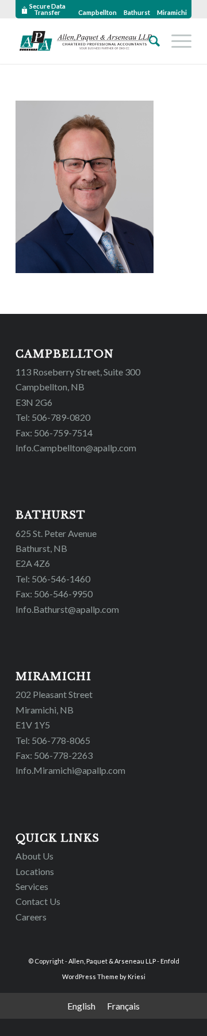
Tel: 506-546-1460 (53, 578)
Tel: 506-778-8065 (53, 740)
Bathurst (137, 12)
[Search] (148, 41)
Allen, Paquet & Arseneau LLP (112, 961)
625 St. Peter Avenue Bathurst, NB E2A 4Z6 (56, 548)
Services (32, 886)
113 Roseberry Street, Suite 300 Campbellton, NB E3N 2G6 (78, 387)
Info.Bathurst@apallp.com (67, 609)
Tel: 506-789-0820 (53, 417)
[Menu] (175, 41)
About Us (34, 855)
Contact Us (38, 901)
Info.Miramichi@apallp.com (70, 770)
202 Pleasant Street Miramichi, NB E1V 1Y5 (54, 709)
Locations (35, 871)
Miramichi (172, 12)
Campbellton (97, 12)
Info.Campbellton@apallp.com (76, 447)
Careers (31, 916)
